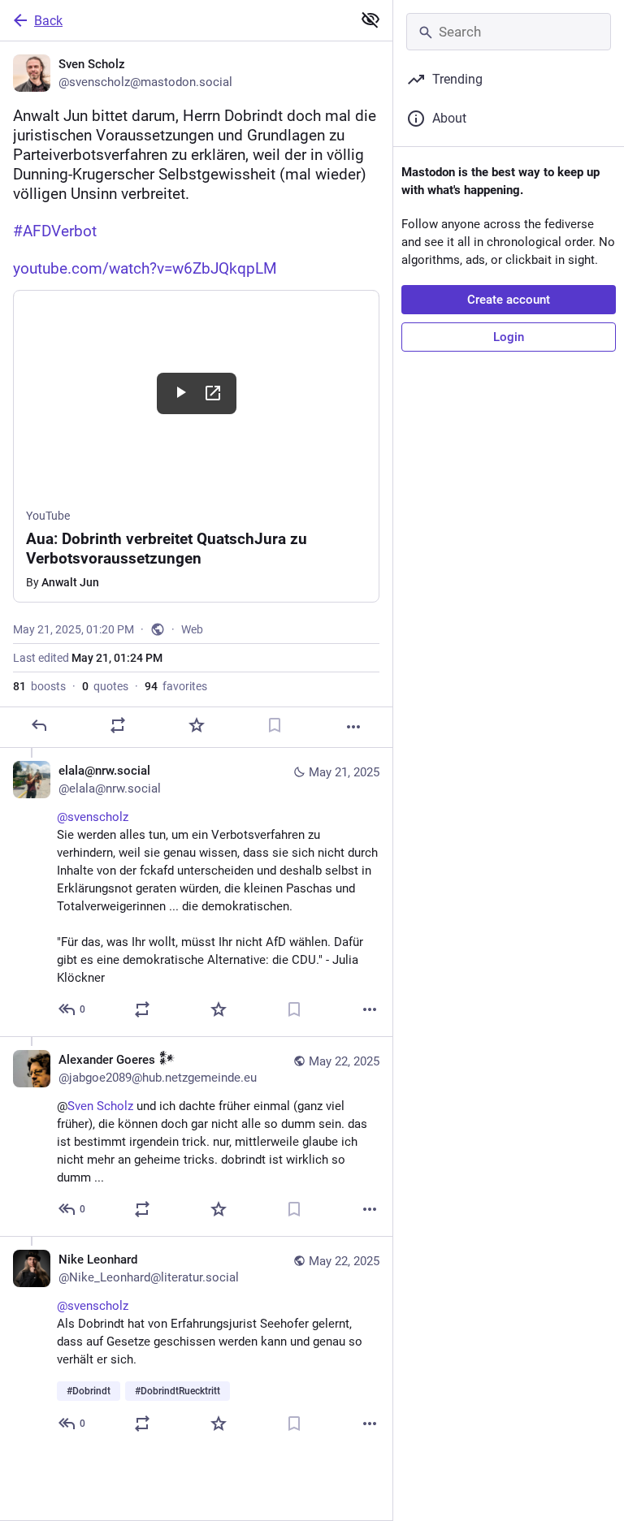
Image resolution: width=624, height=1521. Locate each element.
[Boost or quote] (118, 725)
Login (508, 337)
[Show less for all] (370, 19)
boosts (39, 686)
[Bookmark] (274, 725)
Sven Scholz (100, 1106)
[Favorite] (196, 725)
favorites (176, 686)
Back (48, 20)
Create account (508, 299)
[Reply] (39, 725)
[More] (353, 727)
